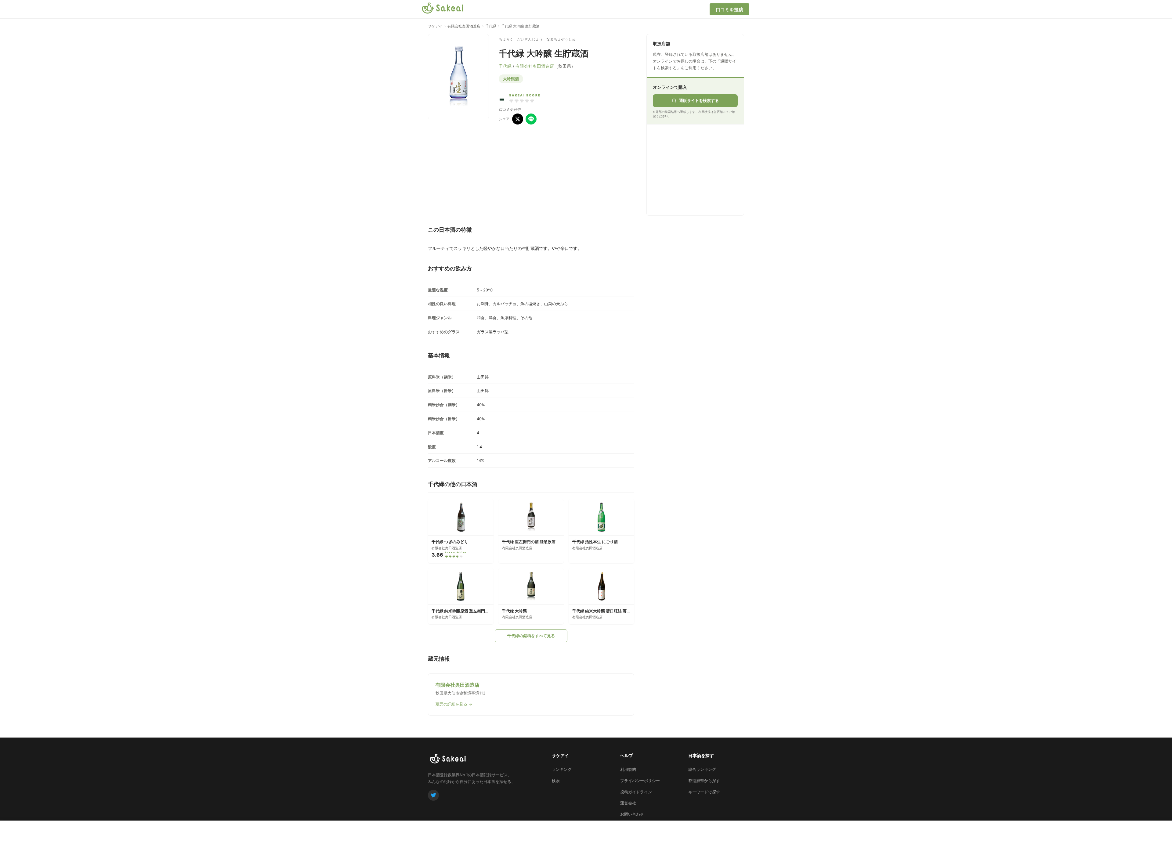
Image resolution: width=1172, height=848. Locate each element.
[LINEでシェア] (531, 119)
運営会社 (628, 802)
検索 (556, 780)
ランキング (562, 769)
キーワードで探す (704, 791)
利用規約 (628, 769)
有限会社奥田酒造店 (463, 26)
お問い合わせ (632, 814)
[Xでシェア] (517, 119)
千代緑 (490, 26)
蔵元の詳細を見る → (454, 704)
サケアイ (435, 26)
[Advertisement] (698, 169)
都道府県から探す (704, 780)
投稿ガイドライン (636, 791)
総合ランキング (702, 769)
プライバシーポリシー (640, 780)
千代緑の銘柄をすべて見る (531, 635)
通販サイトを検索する (699, 100)
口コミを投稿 (729, 10)
